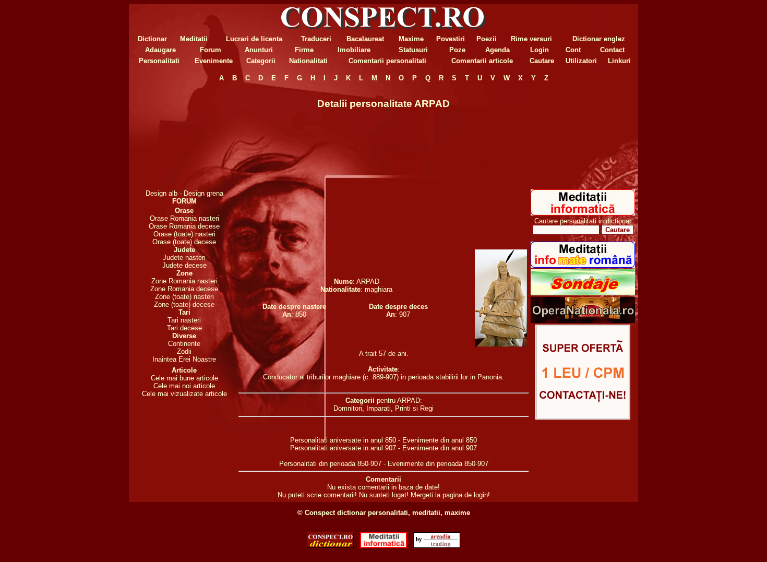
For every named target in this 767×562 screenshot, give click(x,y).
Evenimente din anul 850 (439, 440)
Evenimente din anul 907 (439, 448)
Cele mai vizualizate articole (184, 394)
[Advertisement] (184, 135)
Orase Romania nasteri (184, 218)
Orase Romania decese (184, 226)
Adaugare (160, 50)
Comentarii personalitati (387, 61)
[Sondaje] (583, 293)
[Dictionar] (330, 545)
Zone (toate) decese (184, 304)
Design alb (161, 193)
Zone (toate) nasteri (184, 297)
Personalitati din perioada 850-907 (330, 464)
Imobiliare (354, 50)
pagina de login (465, 495)
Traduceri (316, 39)
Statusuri (413, 50)
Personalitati (159, 61)
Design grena (203, 193)
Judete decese (184, 265)
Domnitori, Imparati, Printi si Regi (383, 408)
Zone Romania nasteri (184, 281)
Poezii (486, 39)
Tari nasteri (184, 320)
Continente (184, 344)
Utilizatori (581, 61)
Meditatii (194, 39)
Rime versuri (531, 39)
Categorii (260, 61)
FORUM (184, 201)
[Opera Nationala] (583, 321)
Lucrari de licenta (254, 39)
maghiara (378, 289)
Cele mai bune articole (184, 378)
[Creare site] (582, 417)
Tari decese (184, 328)
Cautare (542, 61)
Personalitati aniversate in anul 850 (343, 440)
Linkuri (619, 61)
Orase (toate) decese (184, 242)
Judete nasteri (184, 257)
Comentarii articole (482, 61)
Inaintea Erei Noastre (184, 359)
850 (300, 314)
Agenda (497, 50)
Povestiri (450, 39)
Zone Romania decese (184, 289)
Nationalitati (308, 61)
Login (539, 50)
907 (404, 314)
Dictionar (152, 39)
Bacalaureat (365, 39)
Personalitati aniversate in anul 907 (343, 448)
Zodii (184, 351)
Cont (573, 50)
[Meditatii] (583, 213)
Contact (612, 50)
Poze (457, 50)
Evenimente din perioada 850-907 (438, 464)
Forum (210, 50)
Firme (304, 50)
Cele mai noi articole (184, 386)
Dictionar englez (598, 39)
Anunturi (259, 50)
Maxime (411, 39)
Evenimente (214, 61)
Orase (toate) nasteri (184, 234)
